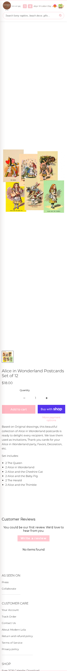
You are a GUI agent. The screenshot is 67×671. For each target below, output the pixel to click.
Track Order (9, 616)
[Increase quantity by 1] (46, 398)
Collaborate (9, 588)
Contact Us (9, 623)
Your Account (10, 610)
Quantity (25, 390)
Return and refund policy (17, 636)
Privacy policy (10, 649)
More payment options (51, 419)
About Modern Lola (14, 629)
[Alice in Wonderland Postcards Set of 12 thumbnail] (7, 356)
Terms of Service (12, 642)
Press (5, 582)
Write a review (33, 538)
